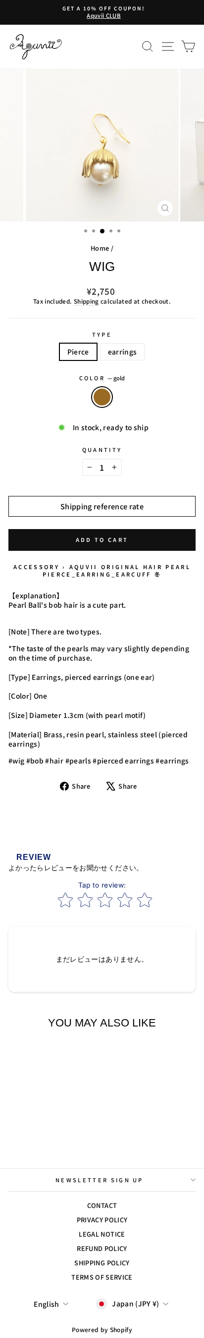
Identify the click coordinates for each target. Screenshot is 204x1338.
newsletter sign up (99, 1180)
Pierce (78, 352)
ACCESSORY (36, 567)
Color (102, 378)
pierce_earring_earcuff (97, 574)
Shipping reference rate (102, 506)
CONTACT (102, 1205)
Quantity (102, 449)
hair (152, 567)
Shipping (86, 301)
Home (100, 248)
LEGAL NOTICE (102, 1234)
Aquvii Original (104, 567)
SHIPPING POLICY (101, 1262)
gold (102, 397)
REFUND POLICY (102, 1248)
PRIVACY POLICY (102, 1219)
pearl (178, 567)
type (102, 334)
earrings (122, 352)
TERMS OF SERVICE (102, 1277)
